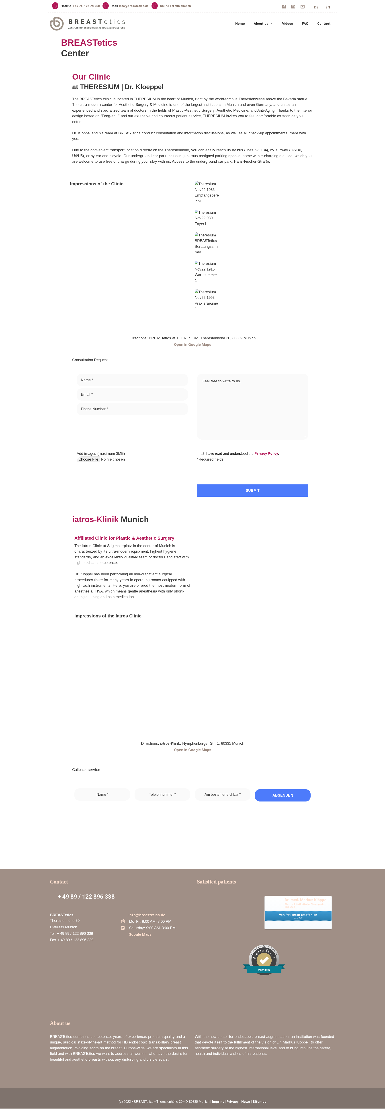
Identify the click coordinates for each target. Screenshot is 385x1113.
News (245, 1102)
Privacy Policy (266, 453)
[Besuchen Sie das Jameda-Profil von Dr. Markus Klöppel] (229, 930)
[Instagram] (293, 7)
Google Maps (140, 934)
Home (240, 24)
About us (261, 24)
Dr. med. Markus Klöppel (306, 900)
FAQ (305, 24)
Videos (287, 24)
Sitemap (259, 1102)
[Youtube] (302, 7)
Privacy (233, 1102)
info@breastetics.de (133, 6)
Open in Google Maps (192, 344)
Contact (324, 24)
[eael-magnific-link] (196, 206)
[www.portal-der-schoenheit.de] (298, 926)
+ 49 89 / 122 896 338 (86, 6)
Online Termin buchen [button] (175, 6)
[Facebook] (284, 7)
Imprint (218, 1102)
